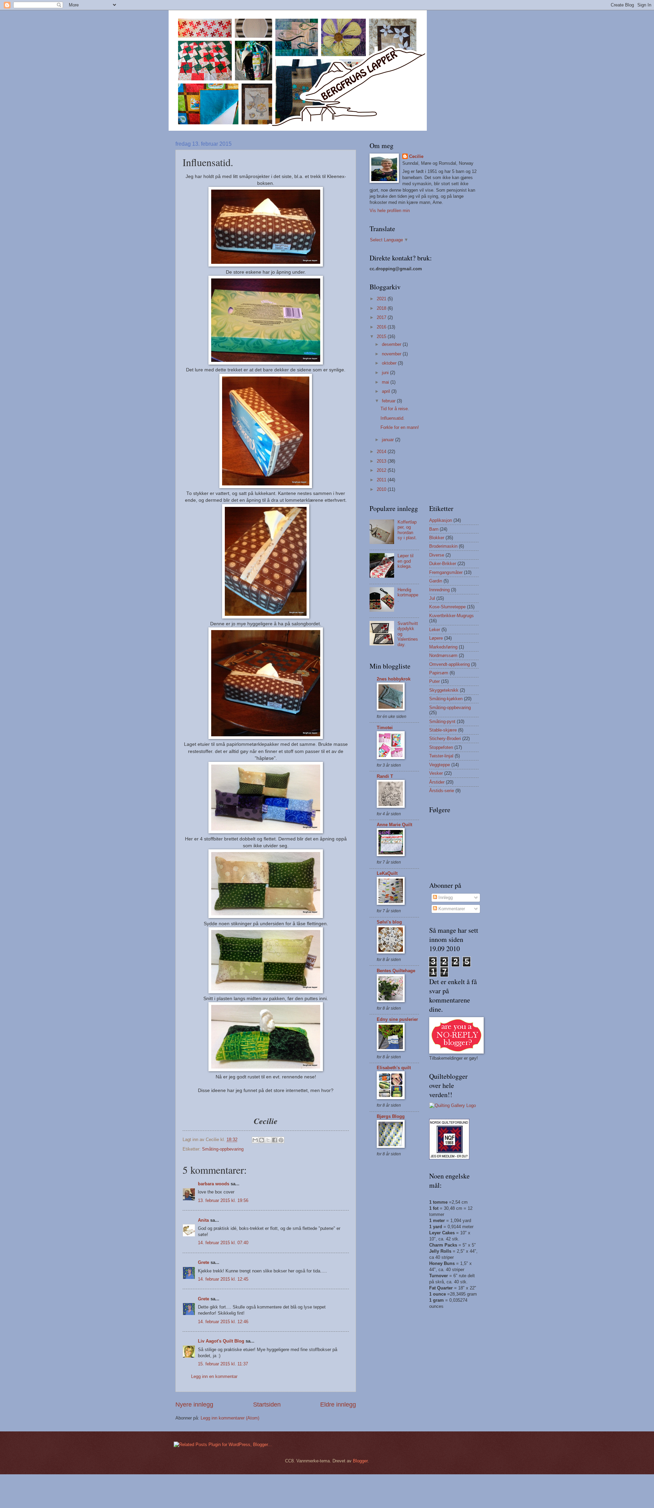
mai (386, 382)
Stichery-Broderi (445, 738)
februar (389, 400)
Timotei (385, 727)
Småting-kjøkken (446, 698)
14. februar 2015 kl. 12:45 (223, 1279)
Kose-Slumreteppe (447, 606)
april (386, 391)
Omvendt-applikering (449, 664)
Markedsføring (443, 646)
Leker (434, 629)
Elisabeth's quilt (394, 1067)
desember (392, 344)
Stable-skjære (443, 730)
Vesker (436, 773)
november (392, 353)
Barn (433, 529)
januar (388, 439)
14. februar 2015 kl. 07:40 (223, 1242)
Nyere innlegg (194, 1404)
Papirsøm (438, 672)
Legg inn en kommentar (214, 1376)
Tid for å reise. (394, 408)
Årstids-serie (441, 790)
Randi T (385, 776)
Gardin (435, 580)
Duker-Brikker (442, 563)
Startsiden (267, 1404)
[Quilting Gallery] (452, 1105)
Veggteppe (439, 764)
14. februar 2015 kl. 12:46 (223, 1321)
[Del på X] (268, 1140)
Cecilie (416, 156)
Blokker (436, 537)
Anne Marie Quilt (394, 824)
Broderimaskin (443, 546)
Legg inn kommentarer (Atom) (230, 1418)
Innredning (439, 589)
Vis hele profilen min (390, 210)
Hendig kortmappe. (408, 595)
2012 (382, 470)
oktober (390, 363)
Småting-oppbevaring (223, 1149)
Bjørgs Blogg (391, 1116)
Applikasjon (440, 520)
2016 (382, 327)
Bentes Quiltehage (396, 970)
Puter (434, 681)
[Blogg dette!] (261, 1140)
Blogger (360, 1460)
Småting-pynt (442, 721)
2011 (382, 479)
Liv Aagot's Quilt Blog (221, 1341)
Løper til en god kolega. (406, 561)
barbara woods (213, 1183)
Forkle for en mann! (399, 427)
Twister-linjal (441, 755)
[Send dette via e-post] (255, 1140)
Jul (432, 598)
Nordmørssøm (443, 655)
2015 (382, 336)
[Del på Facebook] (274, 1140)
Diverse (436, 555)
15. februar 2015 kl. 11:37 (223, 1363)
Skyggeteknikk (443, 690)
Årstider (437, 782)
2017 (382, 317)
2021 (382, 298)
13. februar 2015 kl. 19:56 (223, 1200)
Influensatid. (392, 418)
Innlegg (445, 897)
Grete (203, 1262)
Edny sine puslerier (397, 1019)
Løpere (436, 638)
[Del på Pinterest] (281, 1140)
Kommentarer (451, 908)
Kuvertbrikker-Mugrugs (451, 615)
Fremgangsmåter (446, 572)
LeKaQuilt (387, 873)
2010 (382, 489)
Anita (203, 1220)
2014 (382, 451)
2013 (382, 461)
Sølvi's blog (389, 922)
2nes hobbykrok (393, 678)
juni (386, 372)
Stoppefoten (441, 747)
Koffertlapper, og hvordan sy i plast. (407, 529)
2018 (382, 308)
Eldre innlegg (338, 1404)
